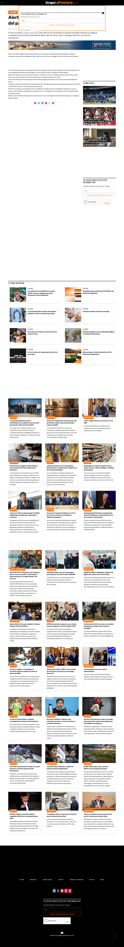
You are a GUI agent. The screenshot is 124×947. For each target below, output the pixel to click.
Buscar (22, 879)
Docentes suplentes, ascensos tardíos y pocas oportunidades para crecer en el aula (95, 142)
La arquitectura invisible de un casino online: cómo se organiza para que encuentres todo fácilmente (41, 293)
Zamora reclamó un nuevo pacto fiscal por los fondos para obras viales (98, 815)
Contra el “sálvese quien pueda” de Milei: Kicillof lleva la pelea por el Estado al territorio (25, 515)
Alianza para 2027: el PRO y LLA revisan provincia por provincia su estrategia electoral (61, 671)
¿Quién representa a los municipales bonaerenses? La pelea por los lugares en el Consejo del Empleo (62, 468)
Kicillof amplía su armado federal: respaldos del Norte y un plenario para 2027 (24, 816)
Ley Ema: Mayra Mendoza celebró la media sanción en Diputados (60, 768)
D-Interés (13, 12)
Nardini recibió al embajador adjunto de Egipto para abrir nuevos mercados (98, 573)
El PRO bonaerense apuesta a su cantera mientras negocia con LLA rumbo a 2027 (61, 625)
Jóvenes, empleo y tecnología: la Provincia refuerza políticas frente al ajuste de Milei (23, 671)
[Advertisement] (45, 61)
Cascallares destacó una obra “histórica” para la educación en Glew (62, 815)
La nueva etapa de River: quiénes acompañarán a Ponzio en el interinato (24, 720)
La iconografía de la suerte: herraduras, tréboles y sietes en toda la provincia (42, 312)
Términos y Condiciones (76, 879)
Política (13, 417)
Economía (88, 462)
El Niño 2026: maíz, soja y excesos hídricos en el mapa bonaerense (96, 768)
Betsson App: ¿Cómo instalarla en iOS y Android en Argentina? (97, 353)
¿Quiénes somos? (47, 879)
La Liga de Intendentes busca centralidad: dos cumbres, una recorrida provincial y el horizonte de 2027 (24, 423)
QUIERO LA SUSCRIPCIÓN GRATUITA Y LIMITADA (99, 195)
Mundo (102, 879)
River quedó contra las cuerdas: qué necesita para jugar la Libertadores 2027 (94, 121)
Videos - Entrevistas (17, 569)
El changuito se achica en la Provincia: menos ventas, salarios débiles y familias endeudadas (99, 468)
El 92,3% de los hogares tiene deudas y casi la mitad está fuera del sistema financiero (24, 468)
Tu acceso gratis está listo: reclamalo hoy (95, 181)
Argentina (50, 417)
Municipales (89, 417)
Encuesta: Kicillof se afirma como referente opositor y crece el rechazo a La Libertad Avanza (61, 721)
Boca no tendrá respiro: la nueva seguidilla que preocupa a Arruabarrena (95, 100)
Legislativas (14, 621)
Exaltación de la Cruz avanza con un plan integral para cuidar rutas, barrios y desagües (98, 626)
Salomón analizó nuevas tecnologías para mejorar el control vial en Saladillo (61, 573)
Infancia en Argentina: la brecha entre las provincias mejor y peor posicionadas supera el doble (62, 423)
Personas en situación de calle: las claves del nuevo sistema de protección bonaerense (25, 769)
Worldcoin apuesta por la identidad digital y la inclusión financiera (98, 333)
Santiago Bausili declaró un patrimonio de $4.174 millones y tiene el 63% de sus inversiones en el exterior (98, 515)
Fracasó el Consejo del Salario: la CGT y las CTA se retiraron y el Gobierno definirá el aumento (61, 515)
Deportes (13, 716)
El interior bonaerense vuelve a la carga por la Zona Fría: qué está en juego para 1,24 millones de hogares (98, 721)
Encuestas (13, 462)
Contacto (61, 879)
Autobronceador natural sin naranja (96, 311)
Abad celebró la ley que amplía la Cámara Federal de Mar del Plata (25, 625)
